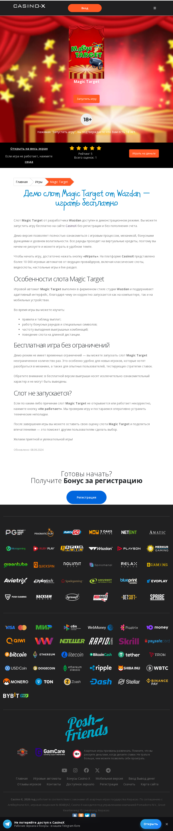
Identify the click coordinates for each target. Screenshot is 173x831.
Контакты (54, 784)
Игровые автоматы (47, 778)
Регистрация (86, 497)
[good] (92, 148)
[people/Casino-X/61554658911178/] (86, 770)
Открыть (151, 824)
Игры (38, 182)
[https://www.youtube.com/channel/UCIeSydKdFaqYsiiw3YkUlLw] (64, 770)
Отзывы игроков (29, 784)
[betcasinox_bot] (108, 770)
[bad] (72, 148)
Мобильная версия (109, 778)
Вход (84, 8)
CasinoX (71, 226)
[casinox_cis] (75, 770)
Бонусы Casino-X (78, 778)
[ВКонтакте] (74, 816)
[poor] (78, 148)
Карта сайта (149, 784)
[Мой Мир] (93, 816)
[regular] (85, 148)
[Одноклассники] (81, 816)
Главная (22, 182)
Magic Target (59, 182)
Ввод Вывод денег (141, 778)
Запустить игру (86, 99)
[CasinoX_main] (97, 770)
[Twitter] (87, 816)
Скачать (129, 784)
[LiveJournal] (99, 816)
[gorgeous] (99, 148)
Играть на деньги (143, 153)
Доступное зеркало (80, 784)
